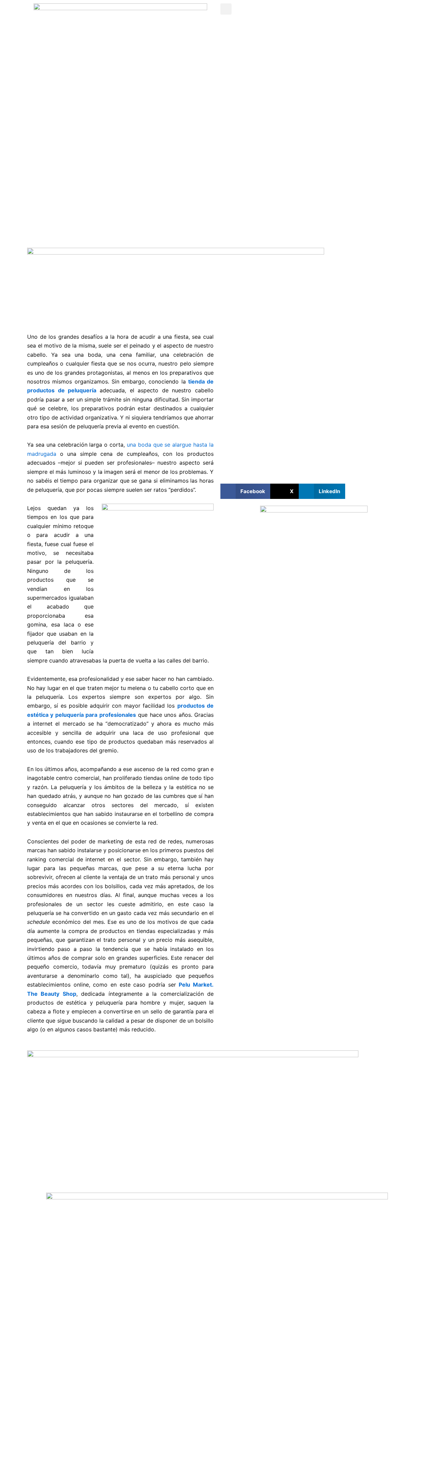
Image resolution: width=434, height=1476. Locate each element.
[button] (226, 9)
